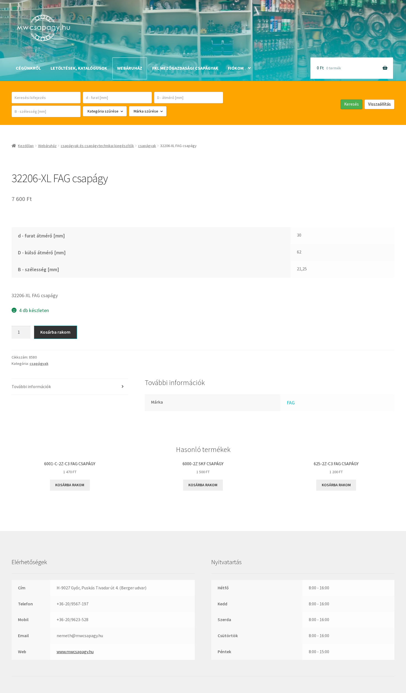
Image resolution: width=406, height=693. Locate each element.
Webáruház (129, 68)
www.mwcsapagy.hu (75, 651)
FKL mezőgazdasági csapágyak (185, 68)
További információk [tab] (31, 386)
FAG (291, 402)
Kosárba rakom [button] (69, 484)
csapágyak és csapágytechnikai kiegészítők (97, 145)
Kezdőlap (26, 145)
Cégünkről (28, 68)
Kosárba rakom (55, 332)
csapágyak (147, 145)
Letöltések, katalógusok (79, 68)
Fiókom (236, 68)
